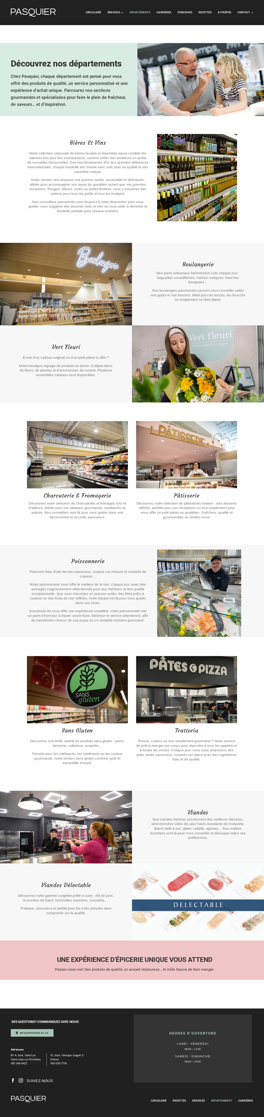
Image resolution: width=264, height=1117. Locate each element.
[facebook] (13, 1080)
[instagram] (21, 1080)
